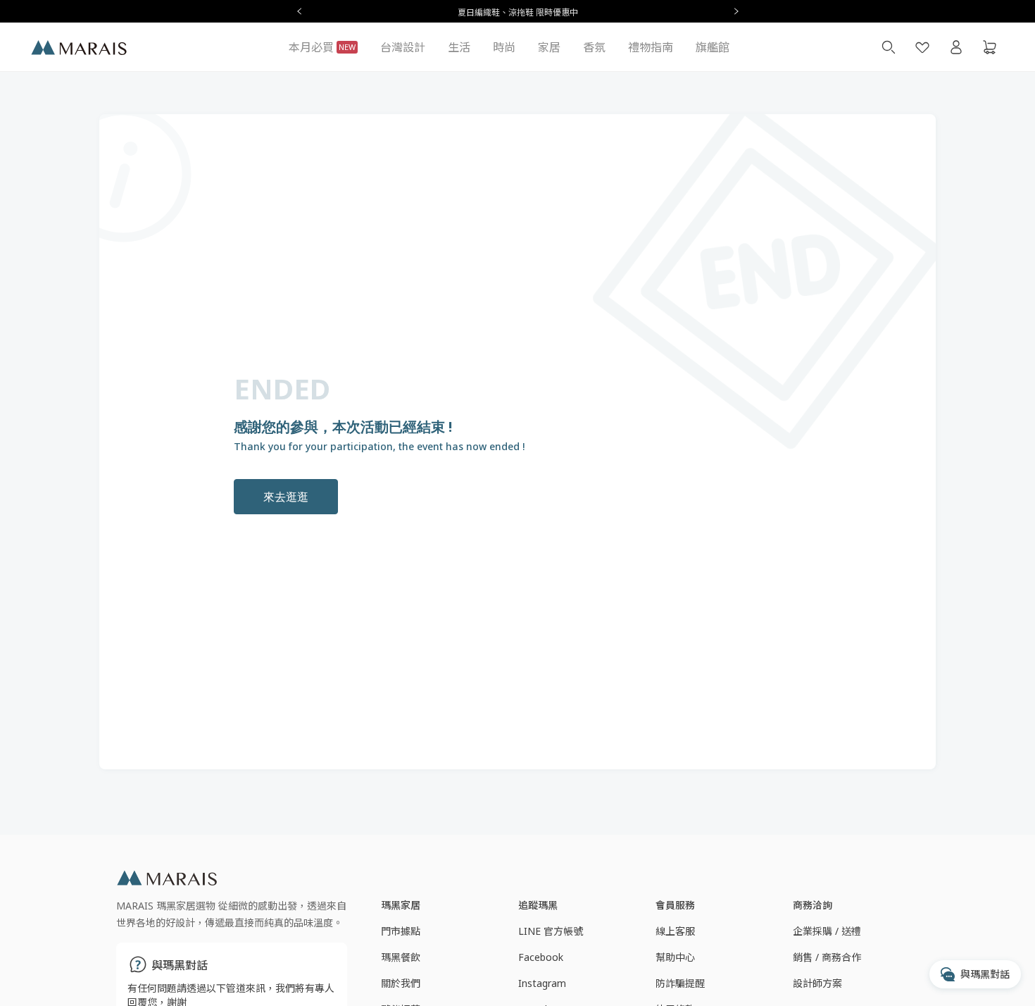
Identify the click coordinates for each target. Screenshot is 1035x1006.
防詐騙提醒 (680, 983)
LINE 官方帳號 (550, 931)
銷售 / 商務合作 (827, 957)
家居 (549, 47)
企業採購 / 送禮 (827, 931)
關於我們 (400, 983)
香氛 (594, 47)
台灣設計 (402, 47)
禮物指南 (650, 47)
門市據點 (400, 931)
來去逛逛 (285, 496)
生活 (459, 47)
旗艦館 (712, 47)
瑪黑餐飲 (400, 957)
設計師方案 (817, 983)
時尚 (504, 47)
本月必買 (322, 47)
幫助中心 (675, 957)
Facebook (540, 957)
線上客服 (675, 931)
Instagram (542, 983)
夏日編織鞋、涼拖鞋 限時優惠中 (518, 12)
